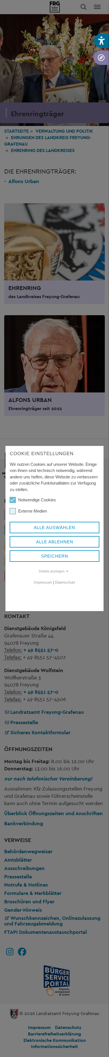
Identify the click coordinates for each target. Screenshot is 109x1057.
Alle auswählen (54, 527)
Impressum (43, 582)
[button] (101, 41)
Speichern (54, 556)
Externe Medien (32, 511)
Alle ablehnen (54, 541)
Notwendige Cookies (37, 499)
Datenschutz (65, 582)
